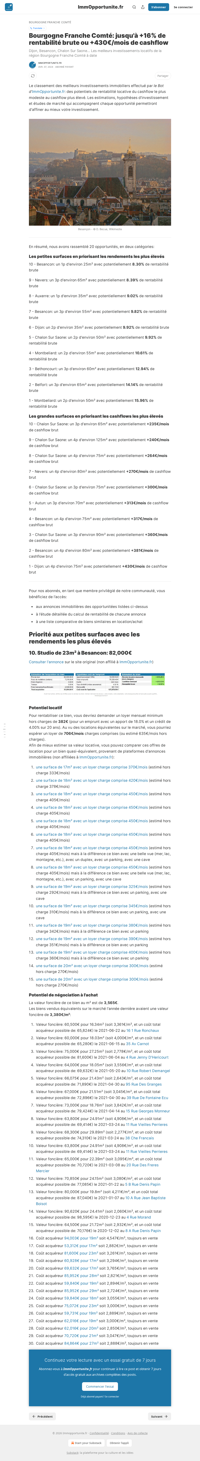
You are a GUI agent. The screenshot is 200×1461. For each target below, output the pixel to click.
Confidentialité (99, 1433)
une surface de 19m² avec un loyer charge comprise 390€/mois (92, 939)
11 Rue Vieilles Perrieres (147, 1124)
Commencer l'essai (100, 1386)
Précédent (45, 1416)
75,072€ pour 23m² (81, 1306)
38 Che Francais (139, 1138)
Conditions (118, 1433)
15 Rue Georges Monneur (148, 1111)
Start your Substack (88, 1443)
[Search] (134, 7)
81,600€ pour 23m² (81, 1253)
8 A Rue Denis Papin (143, 1231)
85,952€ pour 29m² (81, 1291)
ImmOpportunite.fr (48, 91)
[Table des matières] (4, 730)
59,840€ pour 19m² (81, 1283)
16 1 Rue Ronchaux (142, 1030)
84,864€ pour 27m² (81, 1343)
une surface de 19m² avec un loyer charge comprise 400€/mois (92, 952)
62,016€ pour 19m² (81, 1321)
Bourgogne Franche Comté (50, 22)
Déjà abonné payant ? (100, 1396)
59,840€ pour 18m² (81, 1298)
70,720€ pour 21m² (81, 1336)
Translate (37, 28)
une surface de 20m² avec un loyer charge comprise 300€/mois (92, 966)
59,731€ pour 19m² (81, 1313)
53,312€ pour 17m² (80, 1246)
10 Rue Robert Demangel (148, 1071)
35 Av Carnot (137, 1044)
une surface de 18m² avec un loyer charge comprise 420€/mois (92, 780)
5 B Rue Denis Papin (142, 1184)
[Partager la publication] (143, 7)
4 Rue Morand (139, 1217)
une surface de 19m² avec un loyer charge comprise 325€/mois (92, 886)
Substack (72, 1453)
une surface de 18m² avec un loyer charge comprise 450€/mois (92, 794)
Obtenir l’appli (119, 1443)
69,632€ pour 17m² (81, 1268)
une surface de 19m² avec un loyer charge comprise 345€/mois (92, 906)
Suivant (156, 1416)
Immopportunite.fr (50, 63)
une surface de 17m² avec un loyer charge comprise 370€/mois (91, 767)
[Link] (23, 256)
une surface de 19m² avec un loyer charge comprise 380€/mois (92, 925)
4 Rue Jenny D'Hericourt (147, 1057)
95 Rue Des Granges (144, 1084)
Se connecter (183, 7)
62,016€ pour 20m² (81, 1328)
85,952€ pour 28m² (81, 1275)
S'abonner (158, 7)
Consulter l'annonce (46, 662)
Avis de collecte (138, 1433)
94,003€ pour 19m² (81, 1238)
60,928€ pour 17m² (81, 1260)
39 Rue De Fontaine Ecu (147, 1098)
